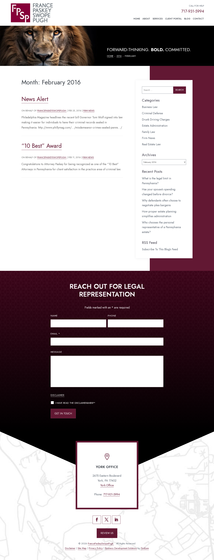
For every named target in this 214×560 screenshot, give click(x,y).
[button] (210, 537)
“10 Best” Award (41, 146)
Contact (198, 18)
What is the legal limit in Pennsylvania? (156, 180)
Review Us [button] (107, 533)
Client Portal (173, 18)
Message (56, 352)
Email (55, 333)
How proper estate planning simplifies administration (159, 213)
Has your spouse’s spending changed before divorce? (158, 191)
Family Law (148, 132)
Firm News (88, 110)
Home (136, 18)
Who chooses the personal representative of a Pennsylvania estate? (161, 227)
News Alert (34, 99)
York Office (107, 485)
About (146, 18)
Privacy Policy (96, 548)
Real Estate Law (151, 144)
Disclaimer (57, 395)
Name (54, 315)
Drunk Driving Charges (156, 120)
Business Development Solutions (121, 548)
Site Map (82, 548)
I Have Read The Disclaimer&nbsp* (75, 403)
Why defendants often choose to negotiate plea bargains (161, 202)
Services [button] (158, 18)
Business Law (149, 107)
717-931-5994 (192, 11)
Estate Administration (154, 126)
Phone (112, 315)
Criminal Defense (152, 113)
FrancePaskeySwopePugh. (52, 110)
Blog (187, 18)
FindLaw (145, 548)
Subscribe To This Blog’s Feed (160, 249)
